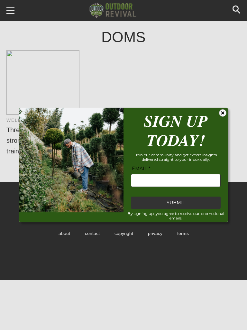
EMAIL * (141, 168)
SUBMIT (176, 203)
